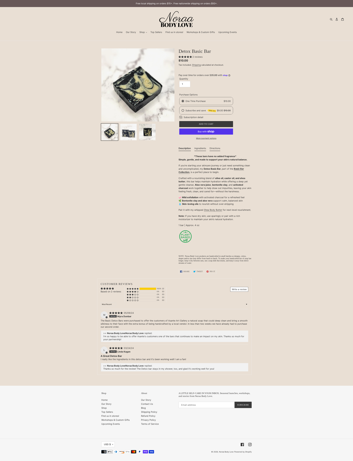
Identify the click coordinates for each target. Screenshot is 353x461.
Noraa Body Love (226, 452)
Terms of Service (150, 424)
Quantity (183, 78)
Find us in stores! (110, 416)
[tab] (185, 149)
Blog (143, 408)
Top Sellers (107, 412)
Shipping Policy (149, 412)
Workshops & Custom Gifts (115, 420)
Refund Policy (148, 416)
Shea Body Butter (213, 210)
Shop (104, 408)
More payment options (206, 138)
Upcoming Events (110, 424)
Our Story (106, 404)
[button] (185, 56)
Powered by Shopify (243, 452)
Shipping (196, 65)
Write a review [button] (239, 289)
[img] (116, 313)
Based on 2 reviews (111, 291)
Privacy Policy (148, 420)
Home (104, 400)
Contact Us (147, 404)
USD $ (107, 444)
